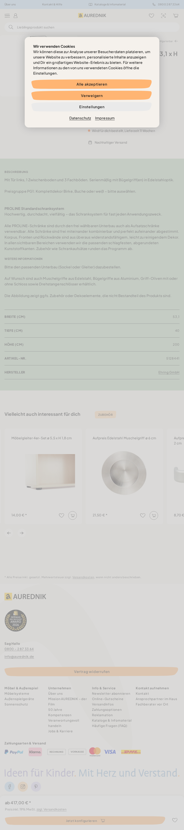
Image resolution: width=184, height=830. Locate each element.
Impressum (105, 118)
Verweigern (92, 95)
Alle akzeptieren (92, 84)
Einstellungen (91, 106)
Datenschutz (80, 118)
